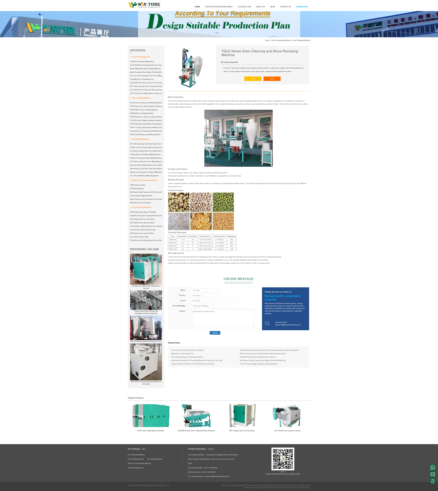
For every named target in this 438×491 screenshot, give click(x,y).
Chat (272, 79)
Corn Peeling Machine (141, 98)
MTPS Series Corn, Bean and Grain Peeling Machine (146, 117)
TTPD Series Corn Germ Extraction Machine (146, 106)
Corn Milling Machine (140, 139)
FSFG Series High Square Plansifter (143, 212)
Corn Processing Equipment (235, 485)
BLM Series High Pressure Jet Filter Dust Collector (146, 192)
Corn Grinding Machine (265, 485)
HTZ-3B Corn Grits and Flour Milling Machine (146, 161)
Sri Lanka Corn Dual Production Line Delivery (187, 350)
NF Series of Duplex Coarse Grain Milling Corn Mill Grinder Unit (263, 360)
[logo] (144, 5)
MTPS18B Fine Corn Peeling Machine (143, 110)
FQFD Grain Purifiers (137, 185)
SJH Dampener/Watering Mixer (141, 195)
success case (244, 6)
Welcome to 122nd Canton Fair (182, 353)
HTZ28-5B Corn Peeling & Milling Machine (145, 154)
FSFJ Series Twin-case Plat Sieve (142, 233)
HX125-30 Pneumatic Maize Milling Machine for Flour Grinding (146, 158)
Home (197, 6)
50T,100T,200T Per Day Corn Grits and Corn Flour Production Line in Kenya (146, 90)
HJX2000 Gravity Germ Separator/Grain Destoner (146, 215)
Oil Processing (304, 487)
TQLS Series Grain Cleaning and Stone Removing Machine (146, 240)
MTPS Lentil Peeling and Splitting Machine (145, 134)
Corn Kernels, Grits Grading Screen (143, 230)
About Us (260, 6)
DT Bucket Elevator (137, 188)
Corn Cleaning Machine (301, 40)
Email (253, 79)
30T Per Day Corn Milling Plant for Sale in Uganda (146, 93)
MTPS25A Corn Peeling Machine (142, 113)
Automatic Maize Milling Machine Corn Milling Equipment (146, 165)
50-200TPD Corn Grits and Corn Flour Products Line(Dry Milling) (146, 83)
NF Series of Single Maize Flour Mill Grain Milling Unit (146, 151)
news (272, 6)
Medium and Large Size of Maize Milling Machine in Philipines (146, 172)
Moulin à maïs (305, 485)
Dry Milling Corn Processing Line (142, 79)
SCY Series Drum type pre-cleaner (142, 222)
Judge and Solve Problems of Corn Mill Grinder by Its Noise (192, 364)
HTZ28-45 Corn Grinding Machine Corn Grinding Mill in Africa (146, 147)
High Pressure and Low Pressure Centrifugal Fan (146, 199)
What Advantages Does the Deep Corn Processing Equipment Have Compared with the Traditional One (270, 350)
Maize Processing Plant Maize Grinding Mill (145, 72)
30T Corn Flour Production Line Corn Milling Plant (146, 75)
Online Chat (302, 6)
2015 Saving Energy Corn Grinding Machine (187, 357)
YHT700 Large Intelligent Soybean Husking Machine (146, 120)
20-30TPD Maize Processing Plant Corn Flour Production (146, 65)
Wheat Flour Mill (280, 487)
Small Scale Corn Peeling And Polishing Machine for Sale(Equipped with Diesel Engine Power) (146, 131)
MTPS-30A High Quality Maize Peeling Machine (146, 124)
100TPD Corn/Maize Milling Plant (142, 61)
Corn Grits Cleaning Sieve (139, 237)
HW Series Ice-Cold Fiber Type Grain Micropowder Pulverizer (146, 168)
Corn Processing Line (141, 56)
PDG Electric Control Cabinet (140, 202)
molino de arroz (281, 485)
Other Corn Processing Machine (145, 180)
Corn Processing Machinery (219, 6)
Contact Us (285, 6)
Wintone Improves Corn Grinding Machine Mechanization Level (262, 353)
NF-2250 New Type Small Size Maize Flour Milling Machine (146, 144)
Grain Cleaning (292, 487)
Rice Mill (269, 487)
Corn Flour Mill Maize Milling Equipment (144, 175)
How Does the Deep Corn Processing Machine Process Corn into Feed (196, 360)
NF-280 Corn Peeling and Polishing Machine (146, 102)
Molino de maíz (293, 485)
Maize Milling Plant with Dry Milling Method (145, 68)
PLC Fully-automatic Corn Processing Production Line (146, 86)
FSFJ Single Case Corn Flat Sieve (142, 219)
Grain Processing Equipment (254, 487)
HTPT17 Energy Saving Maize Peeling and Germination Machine (146, 127)
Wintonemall (251, 485)
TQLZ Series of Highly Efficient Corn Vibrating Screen (146, 226)
